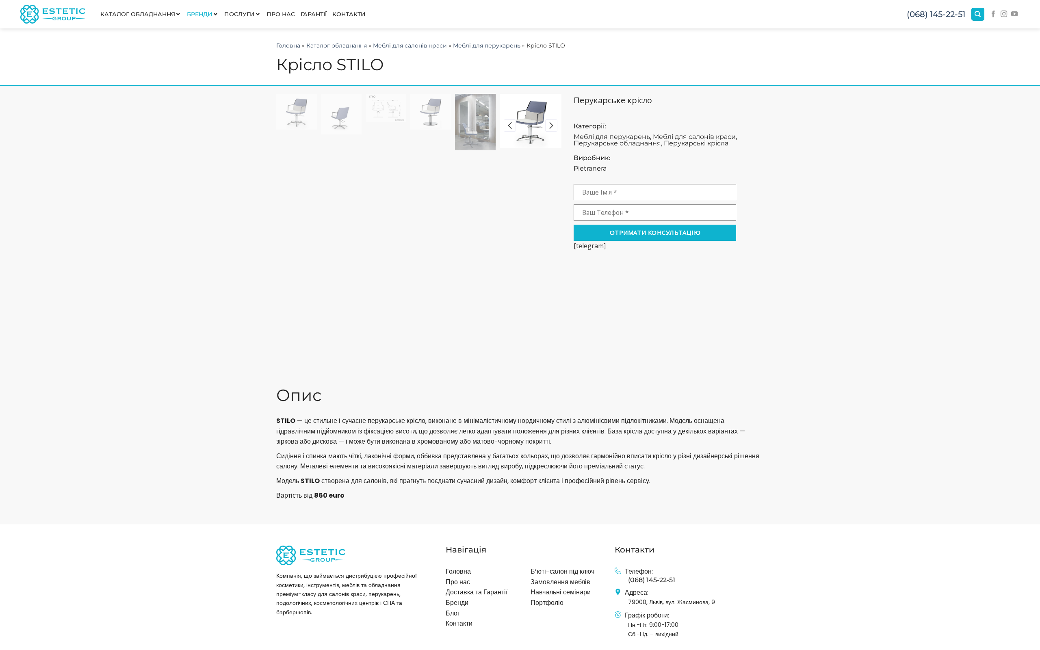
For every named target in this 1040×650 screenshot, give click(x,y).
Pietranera (590, 168)
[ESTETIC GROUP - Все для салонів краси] (52, 14)
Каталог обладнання (336, 45)
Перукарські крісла (696, 143)
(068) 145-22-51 (936, 14)
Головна (288, 45)
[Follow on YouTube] (1014, 14)
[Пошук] (977, 14)
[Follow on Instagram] (1004, 14)
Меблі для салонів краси (410, 45)
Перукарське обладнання (617, 143)
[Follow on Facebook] (993, 14)
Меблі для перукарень (486, 45)
